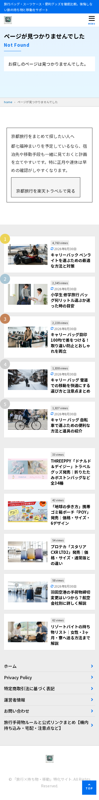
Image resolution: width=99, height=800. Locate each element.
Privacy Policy (18, 677)
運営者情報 (14, 700)
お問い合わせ (16, 711)
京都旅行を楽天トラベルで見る (45, 191)
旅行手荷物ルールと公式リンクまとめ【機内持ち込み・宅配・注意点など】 (46, 725)
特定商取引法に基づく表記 (29, 688)
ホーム (10, 666)
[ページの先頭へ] (89, 787)
